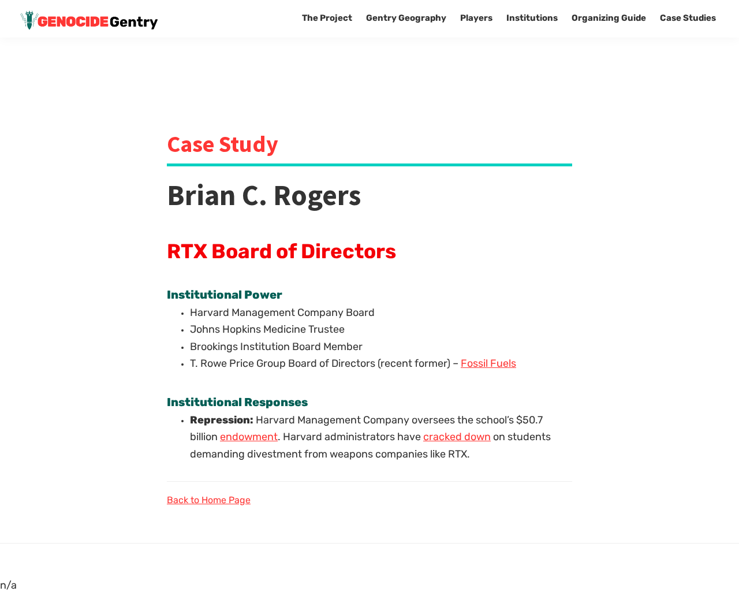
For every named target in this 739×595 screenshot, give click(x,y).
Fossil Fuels (488, 364)
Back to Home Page (209, 500)
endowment (249, 438)
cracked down (457, 438)
